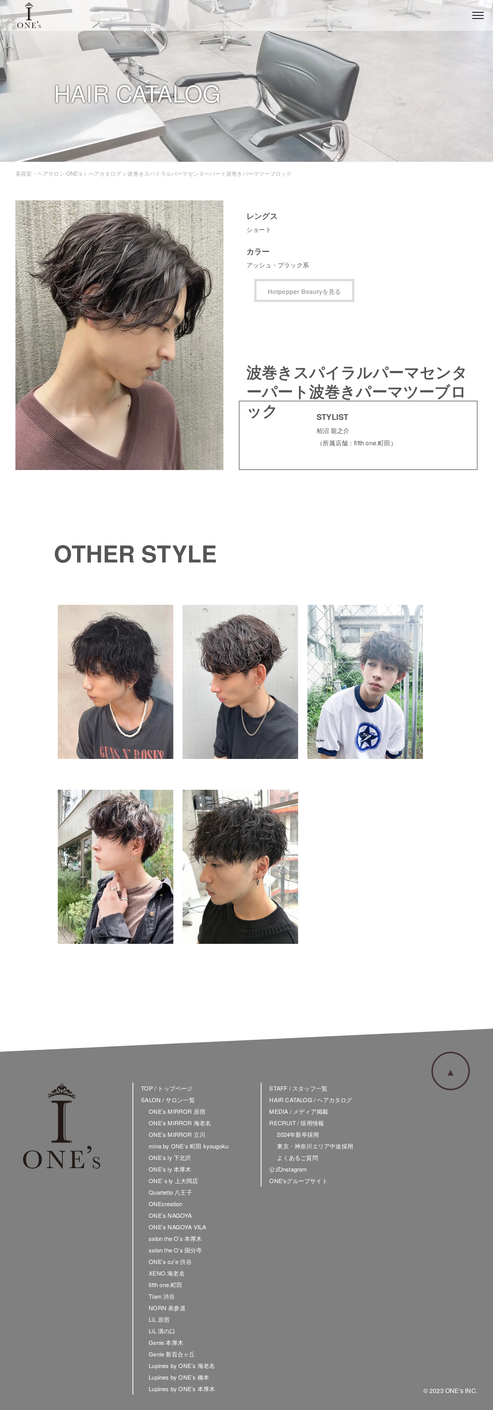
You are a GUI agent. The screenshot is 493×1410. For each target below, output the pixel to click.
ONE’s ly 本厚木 (170, 1169)
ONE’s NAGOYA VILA (177, 1227)
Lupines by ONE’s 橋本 (179, 1377)
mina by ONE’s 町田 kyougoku (188, 1146)
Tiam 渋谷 (162, 1296)
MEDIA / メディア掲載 (298, 1111)
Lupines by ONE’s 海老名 (182, 1365)
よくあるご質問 (297, 1157)
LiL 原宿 (159, 1319)
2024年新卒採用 (298, 1134)
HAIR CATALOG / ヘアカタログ (310, 1100)
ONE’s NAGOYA (170, 1215)
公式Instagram (288, 1169)
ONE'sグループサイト (298, 1181)
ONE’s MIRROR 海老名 (180, 1123)
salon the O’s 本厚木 (175, 1238)
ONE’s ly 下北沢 (170, 1157)
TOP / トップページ (167, 1088)
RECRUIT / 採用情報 (296, 1123)
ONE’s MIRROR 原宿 (177, 1111)
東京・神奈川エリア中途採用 (315, 1146)
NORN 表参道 (167, 1308)
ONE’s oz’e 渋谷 (170, 1261)
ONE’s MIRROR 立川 (177, 1134)
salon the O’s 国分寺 (175, 1250)
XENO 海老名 (167, 1273)
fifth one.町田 (165, 1285)
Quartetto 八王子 (170, 1192)
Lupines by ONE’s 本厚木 (182, 1389)
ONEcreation (165, 1204)
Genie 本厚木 (166, 1342)
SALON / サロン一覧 (168, 1100)
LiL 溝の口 (162, 1331)
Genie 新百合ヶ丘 (172, 1354)
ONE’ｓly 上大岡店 (173, 1181)
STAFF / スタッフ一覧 (298, 1088)
